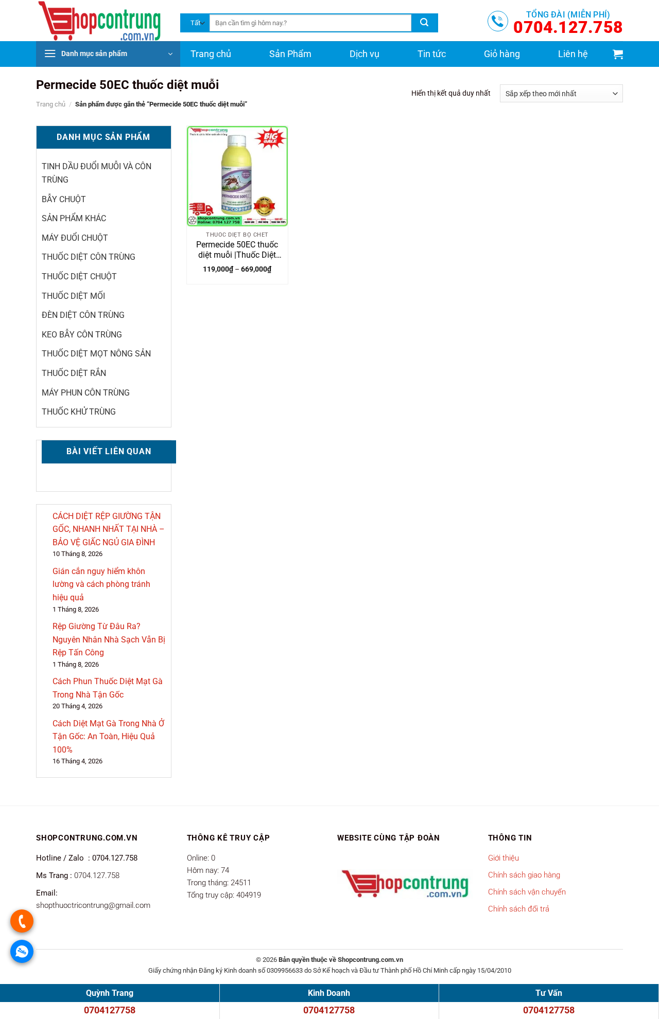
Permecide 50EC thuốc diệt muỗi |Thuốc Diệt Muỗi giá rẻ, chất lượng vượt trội (237, 250)
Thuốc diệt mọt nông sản (96, 354)
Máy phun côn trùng (86, 393)
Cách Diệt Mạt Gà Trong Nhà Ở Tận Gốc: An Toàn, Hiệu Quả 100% (108, 737)
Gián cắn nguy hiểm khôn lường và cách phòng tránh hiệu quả (101, 584)
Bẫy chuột (64, 199)
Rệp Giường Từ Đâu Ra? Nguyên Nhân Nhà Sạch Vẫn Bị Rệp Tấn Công (109, 639)
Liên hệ (573, 54)
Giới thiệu (503, 858)
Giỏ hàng (502, 54)
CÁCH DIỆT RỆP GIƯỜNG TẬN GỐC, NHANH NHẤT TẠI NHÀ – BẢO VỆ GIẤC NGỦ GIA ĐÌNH (109, 529)
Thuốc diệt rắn (74, 373)
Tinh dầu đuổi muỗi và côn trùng (96, 173)
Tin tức (432, 54)
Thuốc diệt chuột (79, 276)
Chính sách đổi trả (518, 909)
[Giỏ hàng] (618, 54)
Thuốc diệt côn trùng (88, 257)
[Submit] (424, 23)
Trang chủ (210, 54)
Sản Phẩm (290, 54)
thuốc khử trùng (79, 412)
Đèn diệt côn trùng (83, 315)
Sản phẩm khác (74, 218)
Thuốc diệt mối (73, 296)
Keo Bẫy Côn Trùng (82, 334)
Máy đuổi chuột (75, 238)
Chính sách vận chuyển (527, 892)
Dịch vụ (364, 54)
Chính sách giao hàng (524, 875)
